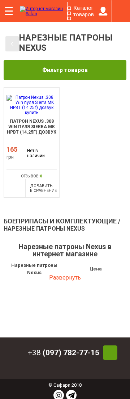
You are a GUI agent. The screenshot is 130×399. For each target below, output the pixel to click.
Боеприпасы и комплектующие (60, 221)
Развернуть (65, 277)
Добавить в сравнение (43, 188)
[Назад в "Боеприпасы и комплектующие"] (12, 43)
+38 (63, 352)
